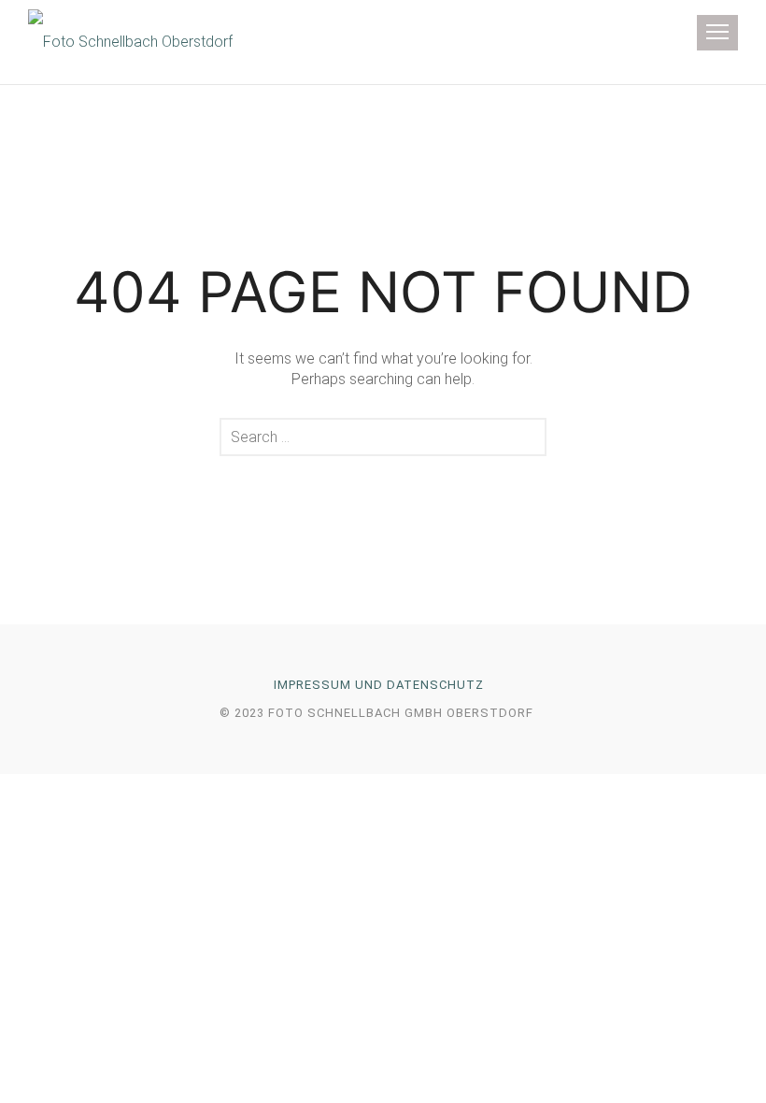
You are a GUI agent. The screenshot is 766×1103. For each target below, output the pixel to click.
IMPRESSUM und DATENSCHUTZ (379, 685)
